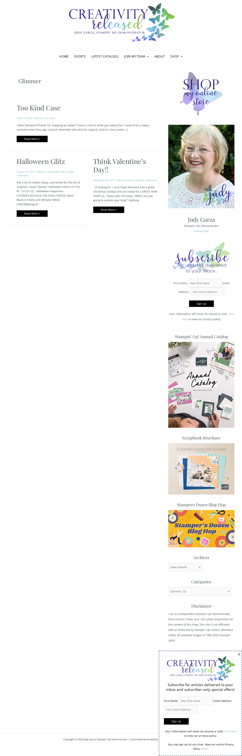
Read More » (32, 139)
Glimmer (39, 118)
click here (230, 731)
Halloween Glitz (41, 161)
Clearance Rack (124, 180)
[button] (147, 56)
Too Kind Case (38, 107)
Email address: (222, 701)
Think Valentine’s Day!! (119, 165)
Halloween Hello (56, 171)
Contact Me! (201, 231)
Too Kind (50, 118)
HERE (204, 749)
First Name (180, 283)
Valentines (151, 180)
